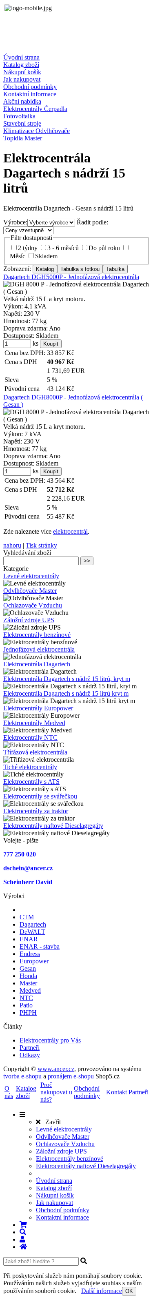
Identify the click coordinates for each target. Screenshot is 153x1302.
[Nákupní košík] (23, 1224)
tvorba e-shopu (22, 1076)
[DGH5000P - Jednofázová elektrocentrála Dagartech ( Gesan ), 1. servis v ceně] (76, 288)
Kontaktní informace (29, 94)
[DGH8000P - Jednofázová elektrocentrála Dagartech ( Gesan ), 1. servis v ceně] (76, 415)
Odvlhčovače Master (30, 590)
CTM (27, 917)
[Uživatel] (22, 1239)
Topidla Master (22, 138)
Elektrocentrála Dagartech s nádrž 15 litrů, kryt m (66, 678)
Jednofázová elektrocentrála (39, 649)
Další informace (101, 1290)
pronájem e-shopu (71, 1076)
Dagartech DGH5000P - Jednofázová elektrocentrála (71, 276)
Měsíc (17, 256)
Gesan (28, 968)
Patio (26, 1005)
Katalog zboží (21, 64)
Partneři (30, 1047)
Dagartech (33, 924)
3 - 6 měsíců (63, 247)
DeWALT (32, 931)
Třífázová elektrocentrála (35, 752)
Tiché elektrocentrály (30, 766)
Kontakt (116, 1092)
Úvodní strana (21, 57)
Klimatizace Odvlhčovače (36, 130)
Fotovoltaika (19, 116)
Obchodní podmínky (30, 86)
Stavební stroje (22, 123)
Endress (30, 953)
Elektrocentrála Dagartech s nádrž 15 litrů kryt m (66, 693)
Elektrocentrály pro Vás (50, 1040)
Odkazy (30, 1054)
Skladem (46, 256)
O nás (8, 1092)
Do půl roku (104, 247)
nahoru (12, 545)
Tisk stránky (41, 545)
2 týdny (28, 247)
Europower (34, 961)
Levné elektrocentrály (31, 575)
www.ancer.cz (56, 1068)
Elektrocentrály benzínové (37, 634)
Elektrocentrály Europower (38, 708)
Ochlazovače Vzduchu (32, 605)
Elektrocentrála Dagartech (36, 664)
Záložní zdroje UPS (28, 620)
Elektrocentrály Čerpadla (35, 108)
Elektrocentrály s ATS (31, 781)
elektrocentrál (70, 531)
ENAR (29, 939)
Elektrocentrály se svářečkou (40, 796)
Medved (30, 990)
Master (28, 983)
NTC (26, 997)
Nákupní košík (22, 72)
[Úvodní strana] (23, 1246)
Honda (28, 975)
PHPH (28, 1012)
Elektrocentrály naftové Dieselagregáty (53, 825)
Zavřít (50, 1121)
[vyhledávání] (23, 1232)
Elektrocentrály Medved (34, 722)
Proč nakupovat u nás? (56, 1092)
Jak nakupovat (21, 79)
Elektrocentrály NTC (30, 737)
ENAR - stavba (40, 946)
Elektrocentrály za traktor (35, 810)
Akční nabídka (22, 101)
